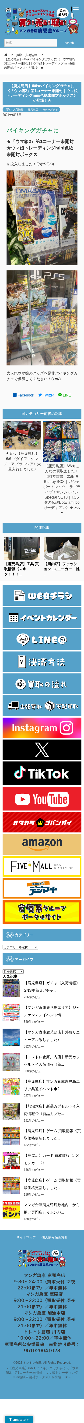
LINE (66, 395)
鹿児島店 (33, 109)
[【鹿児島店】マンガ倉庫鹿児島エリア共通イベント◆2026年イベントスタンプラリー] (11, 1086)
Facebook (25, 395)
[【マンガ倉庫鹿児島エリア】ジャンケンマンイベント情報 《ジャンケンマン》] (11, 1012)
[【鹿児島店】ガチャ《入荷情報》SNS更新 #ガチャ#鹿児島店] (11, 988)
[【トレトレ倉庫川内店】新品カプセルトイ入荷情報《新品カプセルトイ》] (11, 1062)
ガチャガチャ (50, 109)
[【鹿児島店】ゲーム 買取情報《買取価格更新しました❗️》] (11, 1185)
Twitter (48, 395)
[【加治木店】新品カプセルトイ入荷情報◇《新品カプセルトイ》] (11, 1111)
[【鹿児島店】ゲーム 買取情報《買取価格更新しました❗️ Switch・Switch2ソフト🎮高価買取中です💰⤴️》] (11, 1136)
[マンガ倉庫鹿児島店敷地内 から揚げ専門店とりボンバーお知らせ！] (11, 1210)
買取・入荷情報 (14, 109)
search (69, 43)
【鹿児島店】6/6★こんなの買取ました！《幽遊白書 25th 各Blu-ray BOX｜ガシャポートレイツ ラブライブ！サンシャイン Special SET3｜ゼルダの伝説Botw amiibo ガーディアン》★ (61, 487)
